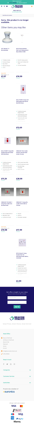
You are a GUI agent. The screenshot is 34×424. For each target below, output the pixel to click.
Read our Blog (11, 364)
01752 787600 (6, 354)
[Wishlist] (7, 6)
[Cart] (31, 6)
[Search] (4, 6)
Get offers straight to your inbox (17, 293)
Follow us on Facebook (4, 364)
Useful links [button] (6, 383)
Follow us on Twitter (7, 364)
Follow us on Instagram (14, 364)
